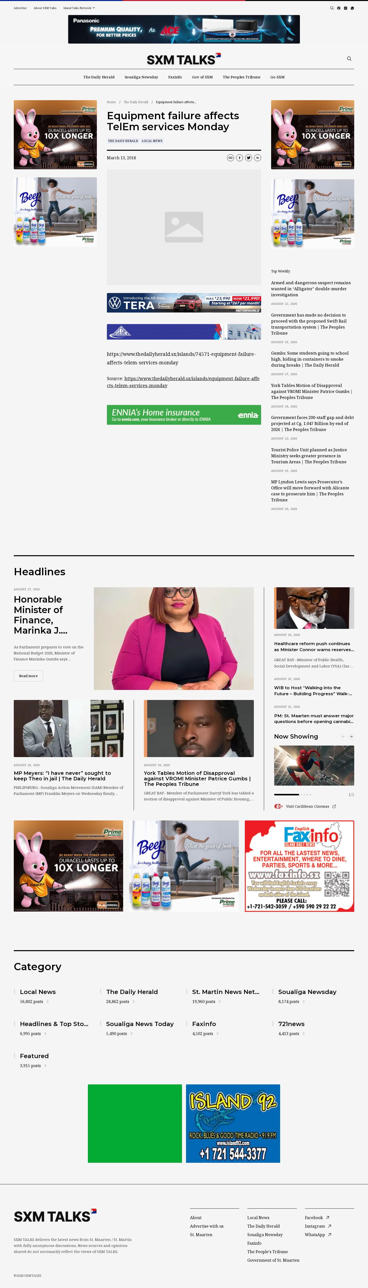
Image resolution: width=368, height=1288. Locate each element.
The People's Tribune (267, 1251)
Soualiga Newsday (141, 76)
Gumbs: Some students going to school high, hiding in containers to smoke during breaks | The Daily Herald (310, 359)
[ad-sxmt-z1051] (55, 212)
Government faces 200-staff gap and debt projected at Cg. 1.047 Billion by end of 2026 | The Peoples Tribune (312, 423)
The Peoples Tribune (241, 76)
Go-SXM (277, 76)
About (196, 1217)
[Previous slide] (343, 737)
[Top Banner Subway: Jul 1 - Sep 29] (184, 29)
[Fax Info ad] (299, 866)
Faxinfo (175, 76)
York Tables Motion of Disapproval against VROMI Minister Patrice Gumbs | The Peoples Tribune (312, 391)
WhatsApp (315, 1234)
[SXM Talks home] (184, 59)
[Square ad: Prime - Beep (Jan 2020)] (184, 866)
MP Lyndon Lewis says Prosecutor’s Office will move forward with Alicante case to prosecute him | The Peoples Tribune (310, 491)
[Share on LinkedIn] (257, 157)
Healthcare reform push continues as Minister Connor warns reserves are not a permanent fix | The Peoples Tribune (312, 647)
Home (111, 102)
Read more (31, 675)
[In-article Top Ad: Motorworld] (184, 303)
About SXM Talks (45, 8)
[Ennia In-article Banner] (184, 415)
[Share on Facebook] (239, 157)
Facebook (314, 1217)
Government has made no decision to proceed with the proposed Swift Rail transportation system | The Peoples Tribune (309, 324)
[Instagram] (345, 8)
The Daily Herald (99, 76)
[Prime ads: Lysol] (55, 135)
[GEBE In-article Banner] (184, 332)
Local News (152, 141)
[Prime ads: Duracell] (68, 866)
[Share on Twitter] (248, 157)
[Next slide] (351, 737)
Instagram (315, 1226)
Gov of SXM (202, 76)
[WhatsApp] (352, 8)
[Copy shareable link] (230, 157)
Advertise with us (207, 1226)
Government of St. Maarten (273, 1260)
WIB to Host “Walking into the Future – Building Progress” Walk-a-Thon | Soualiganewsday (313, 691)
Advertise (20, 8)
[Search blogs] (332, 8)
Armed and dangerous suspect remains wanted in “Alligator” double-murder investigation (311, 289)
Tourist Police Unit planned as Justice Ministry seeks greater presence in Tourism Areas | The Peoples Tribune (309, 456)
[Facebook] (339, 8)
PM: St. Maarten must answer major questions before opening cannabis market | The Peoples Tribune (314, 719)
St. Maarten (201, 1234)
